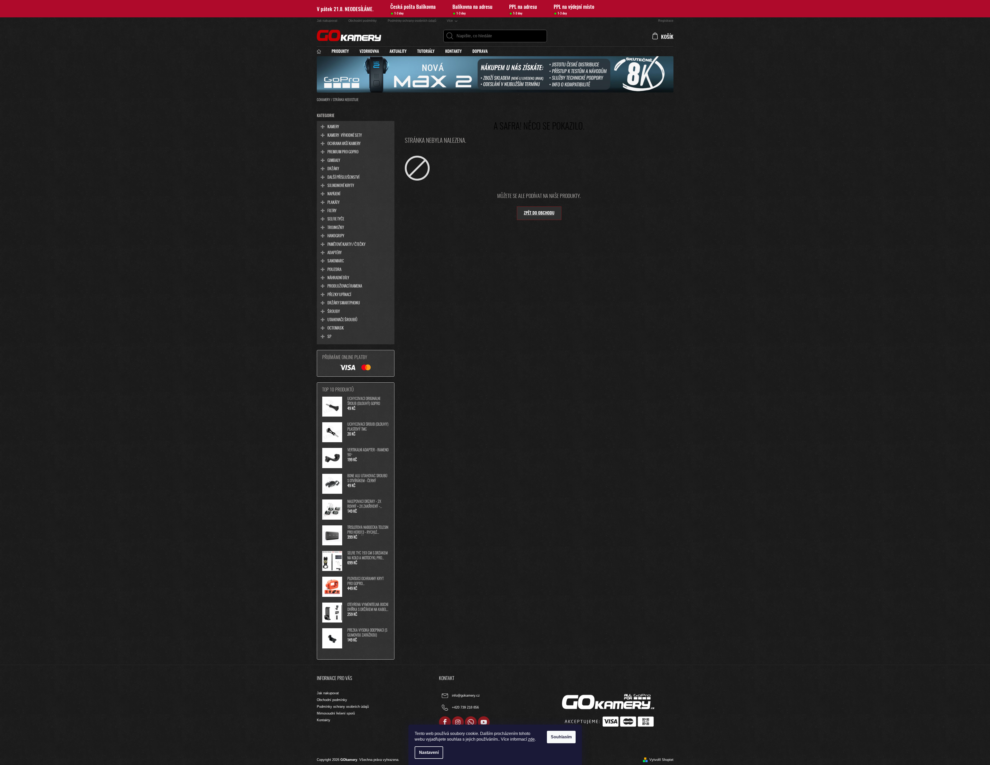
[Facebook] (445, 722)
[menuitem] (321, 51)
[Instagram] (458, 722)
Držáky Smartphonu (343, 302)
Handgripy (335, 235)
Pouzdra (334, 269)
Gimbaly (333, 160)
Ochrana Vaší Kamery (344, 143)
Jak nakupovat (327, 21)
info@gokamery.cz (466, 696)
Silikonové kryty (340, 185)
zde (531, 739)
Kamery (333, 126)
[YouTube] (484, 722)
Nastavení (429, 752)
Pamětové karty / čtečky (346, 244)
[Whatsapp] (471, 722)
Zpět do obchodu (539, 213)
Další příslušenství (343, 177)
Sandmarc (335, 260)
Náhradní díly (338, 277)
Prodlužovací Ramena (344, 285)
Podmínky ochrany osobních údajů (412, 21)
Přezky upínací (339, 294)
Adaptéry (334, 252)
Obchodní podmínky (362, 21)
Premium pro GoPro (342, 151)
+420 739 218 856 (465, 708)
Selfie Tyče (335, 218)
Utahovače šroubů (342, 319)
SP (329, 336)
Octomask (335, 327)
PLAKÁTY (333, 202)
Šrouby (333, 311)
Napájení (333, 193)
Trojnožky (335, 227)
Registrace (665, 21)
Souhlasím (561, 737)
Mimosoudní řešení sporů (336, 713)
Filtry (331, 210)
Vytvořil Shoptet (661, 760)
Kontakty (323, 720)
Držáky (333, 168)
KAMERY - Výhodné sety (344, 135)
